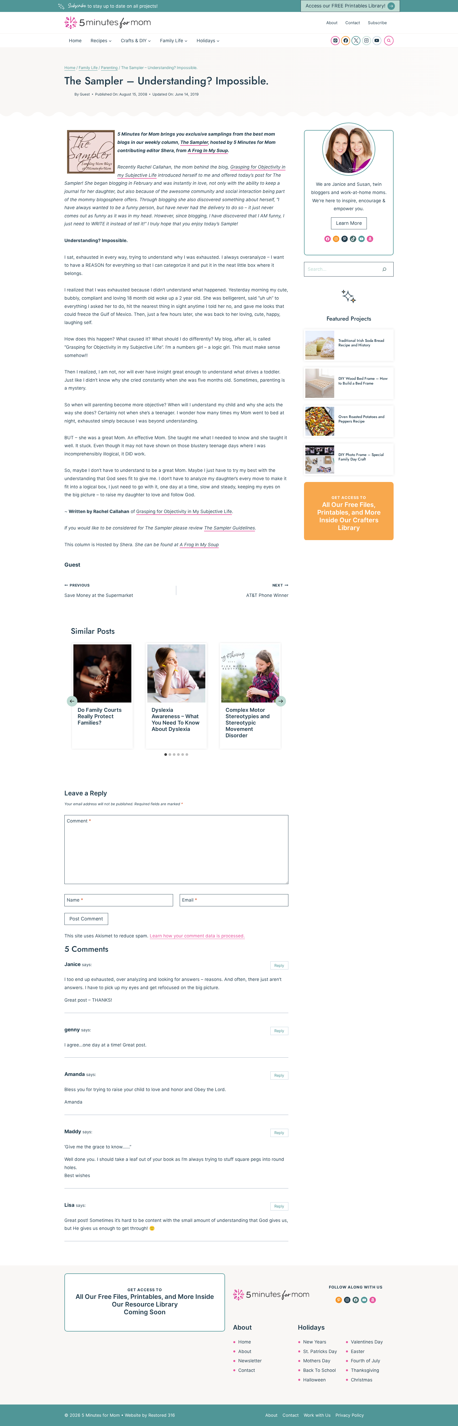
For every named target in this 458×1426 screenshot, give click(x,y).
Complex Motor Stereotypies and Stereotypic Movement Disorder (248, 723)
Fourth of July (365, 1360)
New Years (314, 1342)
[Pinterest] (335, 40)
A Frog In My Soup (208, 150)
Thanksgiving (365, 1370)
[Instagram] (366, 40)
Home (75, 40)
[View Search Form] (389, 40)
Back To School (319, 1370)
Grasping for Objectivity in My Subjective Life (184, 511)
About (331, 22)
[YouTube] (376, 40)
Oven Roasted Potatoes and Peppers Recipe (361, 419)
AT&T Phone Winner (267, 590)
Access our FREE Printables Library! (345, 5)
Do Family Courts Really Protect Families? (100, 716)
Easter (357, 1351)
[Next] (280, 701)
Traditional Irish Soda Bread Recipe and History (361, 343)
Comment (79, 821)
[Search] (384, 269)
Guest (85, 94)
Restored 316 (161, 1415)
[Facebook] (345, 40)
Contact (352, 22)
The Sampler (194, 142)
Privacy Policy (350, 1415)
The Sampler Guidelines (229, 528)
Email (189, 900)
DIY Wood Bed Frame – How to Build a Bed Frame (362, 381)
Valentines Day (367, 1342)
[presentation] (102, 673)
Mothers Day (316, 1360)
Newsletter (250, 1360)
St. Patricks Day (320, 1351)
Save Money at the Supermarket (98, 590)
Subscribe (377, 22)
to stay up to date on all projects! (113, 6)
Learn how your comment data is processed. (197, 935)
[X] (355, 40)
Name (75, 900)
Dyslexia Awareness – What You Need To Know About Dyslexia (176, 719)
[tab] (165, 754)
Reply (279, 965)
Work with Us (317, 1415)
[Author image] (68, 94)
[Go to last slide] (72, 701)
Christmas (361, 1379)
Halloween (314, 1379)
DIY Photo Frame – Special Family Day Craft (361, 457)
